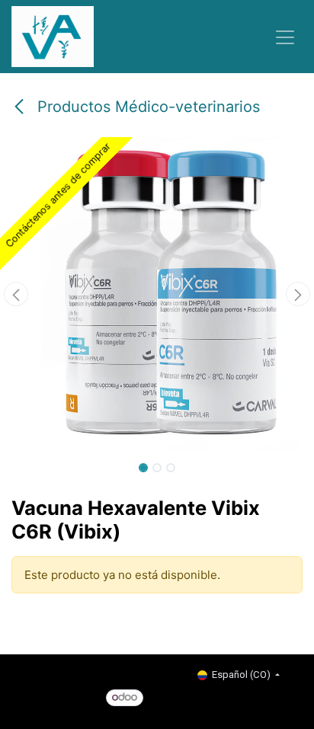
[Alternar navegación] (285, 36)
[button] (15, 294)
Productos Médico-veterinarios (146, 107)
